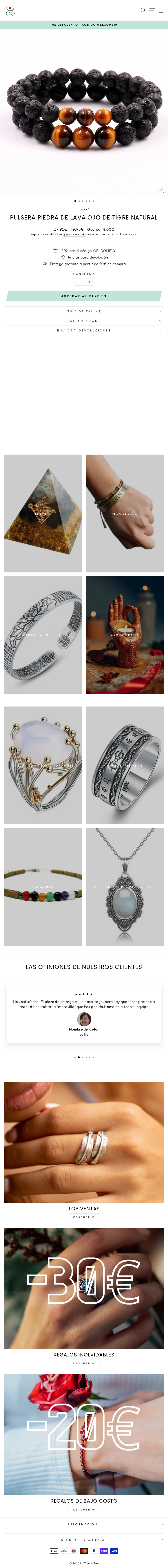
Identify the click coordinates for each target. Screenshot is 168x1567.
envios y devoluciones (84, 330)
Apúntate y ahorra (83, 1540)
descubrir (84, 1363)
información (83, 1524)
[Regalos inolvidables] (84, 1288)
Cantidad (84, 274)
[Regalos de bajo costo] (84, 1434)
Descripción (84, 320)
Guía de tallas (84, 311)
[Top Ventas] (84, 1142)
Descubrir (84, 1217)
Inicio (83, 209)
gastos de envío (74, 234)
